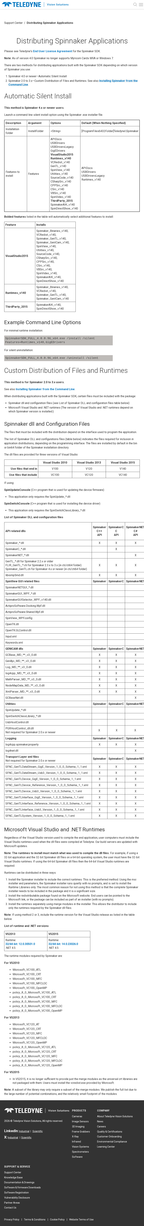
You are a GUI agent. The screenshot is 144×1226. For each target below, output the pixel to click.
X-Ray (75, 1136)
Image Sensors (80, 1121)
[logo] (37, 4)
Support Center (13, 23)
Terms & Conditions (34, 1219)
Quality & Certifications (109, 1131)
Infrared (76, 1141)
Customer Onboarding (109, 1136)
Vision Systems (80, 1146)
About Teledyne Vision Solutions (115, 1116)
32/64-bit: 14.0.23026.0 (63, 944)
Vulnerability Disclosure (17, 1197)
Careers (101, 1126)
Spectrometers (80, 1151)
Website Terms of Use (81, 1219)
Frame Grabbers (81, 1131)
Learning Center (106, 1146)
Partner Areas (12, 1202)
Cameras (77, 1116)
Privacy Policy (11, 1219)
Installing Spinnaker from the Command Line (45, 389)
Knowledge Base (13, 1177)
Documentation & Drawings (19, 1182)
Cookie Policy (57, 1219)
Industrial (24, 1131)
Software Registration (16, 1192)
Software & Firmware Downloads (22, 1187)
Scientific (37, 1131)
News (100, 1121)
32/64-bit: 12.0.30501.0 (20, 944)
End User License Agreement (52, 51)
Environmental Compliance (112, 1141)
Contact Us (10, 1207)
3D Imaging (78, 1126)
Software (77, 1156)
